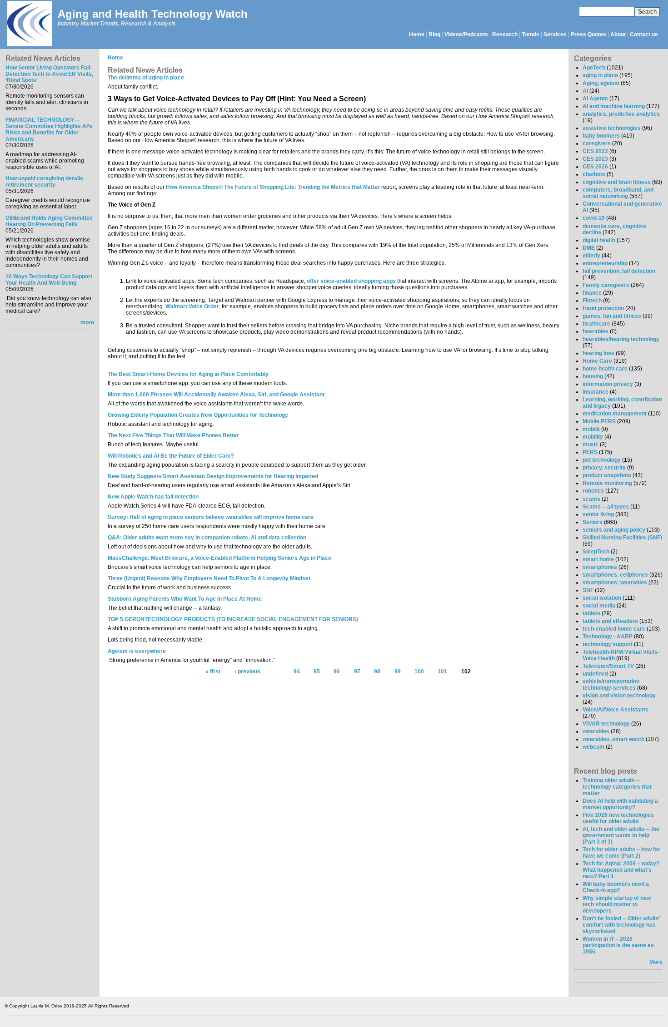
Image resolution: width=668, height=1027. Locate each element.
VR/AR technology (606, 724)
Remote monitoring (607, 483)
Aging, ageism (601, 83)
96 (337, 671)
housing (593, 376)
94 (297, 671)
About (618, 34)
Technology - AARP (608, 636)
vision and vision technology (619, 695)
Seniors (593, 522)
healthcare (596, 324)
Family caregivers (606, 285)
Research (505, 34)
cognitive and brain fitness (617, 182)
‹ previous (247, 671)
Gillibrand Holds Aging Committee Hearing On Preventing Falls (49, 221)
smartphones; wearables (615, 582)
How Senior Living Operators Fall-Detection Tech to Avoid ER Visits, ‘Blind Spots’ (49, 74)
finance (592, 293)
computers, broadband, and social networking (618, 193)
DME (589, 248)
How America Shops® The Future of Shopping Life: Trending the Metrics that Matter (273, 187)
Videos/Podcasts (466, 34)
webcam (593, 747)
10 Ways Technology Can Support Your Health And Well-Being (48, 279)
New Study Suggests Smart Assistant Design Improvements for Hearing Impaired (213, 476)
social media (599, 605)
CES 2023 (595, 159)
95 (317, 671)
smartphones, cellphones (615, 575)
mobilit (591, 429)
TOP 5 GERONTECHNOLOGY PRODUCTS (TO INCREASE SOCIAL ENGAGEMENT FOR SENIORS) (233, 619)
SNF (588, 590)
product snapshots (607, 475)
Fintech (592, 300)
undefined (595, 674)
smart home (598, 559)
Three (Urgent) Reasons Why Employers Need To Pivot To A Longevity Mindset (209, 578)
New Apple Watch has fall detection (153, 497)
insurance (595, 392)
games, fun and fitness (612, 316)
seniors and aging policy (614, 530)
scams (591, 499)
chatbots (594, 174)
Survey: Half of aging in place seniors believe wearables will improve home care (211, 517)
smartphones (600, 567)
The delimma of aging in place (146, 77)
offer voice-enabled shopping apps (351, 281)
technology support (608, 644)
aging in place (600, 75)
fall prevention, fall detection (619, 271)
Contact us (644, 34)
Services (555, 34)
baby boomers (601, 136)
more (87, 322)
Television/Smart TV (608, 666)
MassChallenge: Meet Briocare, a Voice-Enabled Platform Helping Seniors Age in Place (219, 558)
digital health (599, 240)
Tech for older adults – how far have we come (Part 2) (621, 852)
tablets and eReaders (610, 621)
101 (442, 671)
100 (419, 671)
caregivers (597, 143)
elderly (591, 255)
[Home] (29, 24)
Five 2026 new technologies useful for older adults (618, 818)
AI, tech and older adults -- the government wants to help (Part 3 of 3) (621, 835)
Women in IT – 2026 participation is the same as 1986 (618, 945)
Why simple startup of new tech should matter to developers (617, 904)
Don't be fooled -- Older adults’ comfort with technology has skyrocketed (621, 924)
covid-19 (594, 218)
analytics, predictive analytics (621, 114)
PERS (590, 452)
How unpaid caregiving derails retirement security (44, 181)
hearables (595, 331)
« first (212, 671)
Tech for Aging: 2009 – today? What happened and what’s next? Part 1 (621, 869)
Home (416, 34)
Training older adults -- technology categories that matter (617, 786)
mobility (593, 437)
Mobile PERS (599, 421)
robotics (593, 491)
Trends (530, 34)
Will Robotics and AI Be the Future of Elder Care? (171, 456)
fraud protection (603, 308)
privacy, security (604, 467)
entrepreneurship (605, 263)
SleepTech (596, 551)
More (656, 962)
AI (585, 91)
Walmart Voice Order (192, 306)
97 (357, 671)
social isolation (602, 598)
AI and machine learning (614, 106)
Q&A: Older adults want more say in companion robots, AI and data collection (207, 537)
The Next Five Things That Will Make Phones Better (173, 435)
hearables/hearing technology (621, 339)
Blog (434, 34)
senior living (598, 514)
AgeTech (594, 67)
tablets (591, 613)
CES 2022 (595, 151)
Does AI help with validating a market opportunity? (620, 804)
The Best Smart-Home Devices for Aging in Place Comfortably (188, 374)
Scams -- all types (606, 507)
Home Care (597, 361)
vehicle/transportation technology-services (611, 684)
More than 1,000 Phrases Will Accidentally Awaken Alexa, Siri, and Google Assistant (216, 394)
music (590, 444)
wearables (596, 731)
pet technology (602, 460)
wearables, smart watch (613, 739)
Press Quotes (588, 34)
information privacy (608, 384)
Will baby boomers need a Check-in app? (616, 887)
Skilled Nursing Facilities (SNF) (622, 537)
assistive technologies (612, 128)
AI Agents (595, 98)
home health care (605, 368)
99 (397, 671)
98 (377, 671)
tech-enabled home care (614, 629)
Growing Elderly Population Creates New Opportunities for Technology (198, 415)
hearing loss (598, 353)
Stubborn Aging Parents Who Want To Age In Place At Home (185, 599)
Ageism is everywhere (137, 651)
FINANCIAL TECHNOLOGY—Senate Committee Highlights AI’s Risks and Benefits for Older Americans (48, 129)
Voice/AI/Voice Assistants (615, 709)
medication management (615, 413)
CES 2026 (595, 166)
